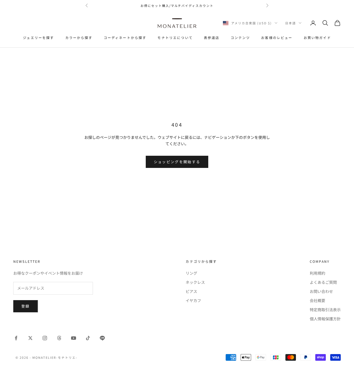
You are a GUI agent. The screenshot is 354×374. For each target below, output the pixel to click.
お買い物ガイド (317, 37)
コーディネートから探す (125, 37)
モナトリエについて (174, 37)
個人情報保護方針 (325, 318)
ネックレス (195, 282)
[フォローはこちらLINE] (102, 338)
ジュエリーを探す (38, 37)
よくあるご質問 (323, 282)
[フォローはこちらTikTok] (88, 338)
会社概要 (317, 300)
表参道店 (212, 37)
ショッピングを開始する (177, 161)
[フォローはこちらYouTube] (73, 338)
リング (191, 273)
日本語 (290, 23)
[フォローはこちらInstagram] (45, 338)
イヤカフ (193, 300)
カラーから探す (79, 37)
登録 (25, 306)
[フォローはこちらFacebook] (16, 338)
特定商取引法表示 (325, 309)
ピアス (191, 291)
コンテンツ (240, 37)
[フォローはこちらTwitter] (30, 338)
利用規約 (317, 273)
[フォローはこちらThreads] (59, 338)
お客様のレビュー (276, 37)
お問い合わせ (321, 291)
